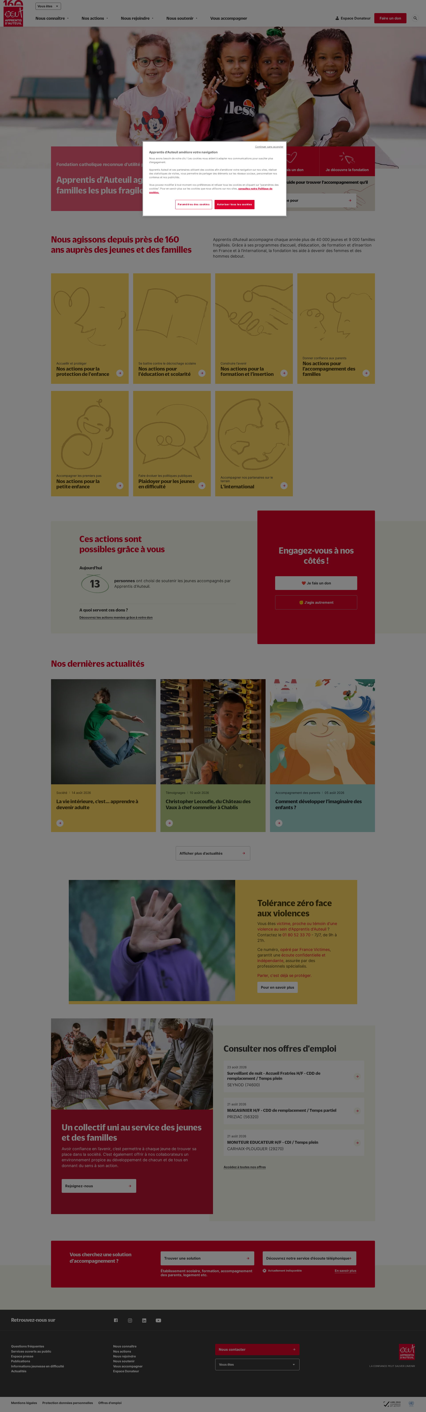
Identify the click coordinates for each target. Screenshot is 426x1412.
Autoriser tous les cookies (234, 204)
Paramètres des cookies (194, 204)
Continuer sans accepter (269, 146)
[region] (214, 178)
